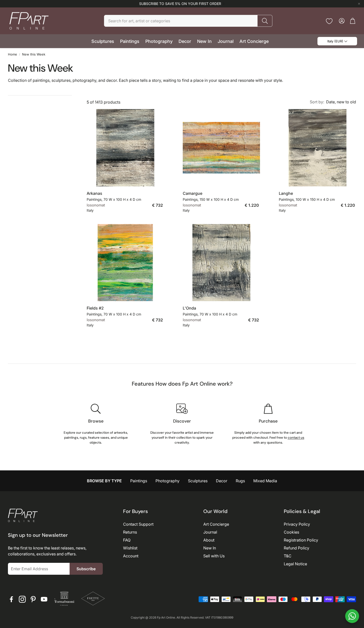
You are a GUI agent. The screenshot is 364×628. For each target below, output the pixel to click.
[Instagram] (22, 599)
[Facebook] (11, 599)
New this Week (33, 54)
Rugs (240, 480)
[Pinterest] (33, 599)
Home (12, 54)
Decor (221, 480)
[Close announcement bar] (359, 3)
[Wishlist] (329, 21)
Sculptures (198, 480)
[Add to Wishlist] (157, 179)
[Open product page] (125, 147)
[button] (188, 21)
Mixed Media (265, 480)
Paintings (138, 480)
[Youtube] (44, 599)
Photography (168, 480)
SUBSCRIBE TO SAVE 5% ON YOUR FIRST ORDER (180, 3)
